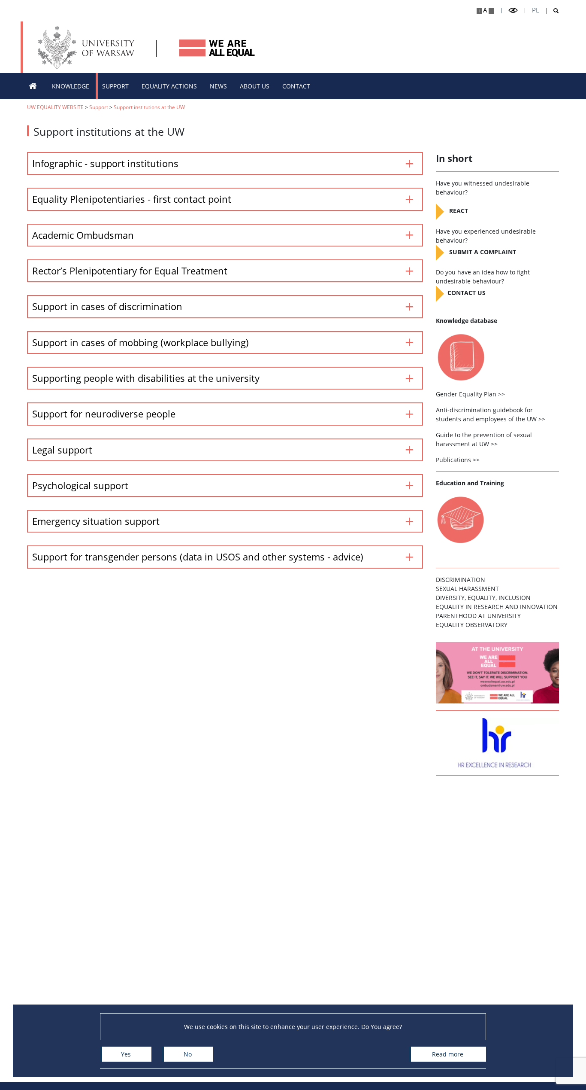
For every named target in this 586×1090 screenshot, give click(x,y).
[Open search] (553, 11)
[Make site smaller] (491, 11)
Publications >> (458, 460)
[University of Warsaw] (88, 47)
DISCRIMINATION (460, 579)
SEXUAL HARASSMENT (467, 589)
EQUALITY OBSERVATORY (471, 625)
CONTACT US (466, 293)
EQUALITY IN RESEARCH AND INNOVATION (497, 607)
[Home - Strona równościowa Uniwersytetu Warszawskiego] (216, 47)
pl (535, 10)
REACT (458, 211)
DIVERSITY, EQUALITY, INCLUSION (483, 598)
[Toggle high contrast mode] (513, 10)
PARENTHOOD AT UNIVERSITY (478, 616)
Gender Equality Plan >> (470, 394)
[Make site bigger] (479, 11)
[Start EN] (33, 86)
